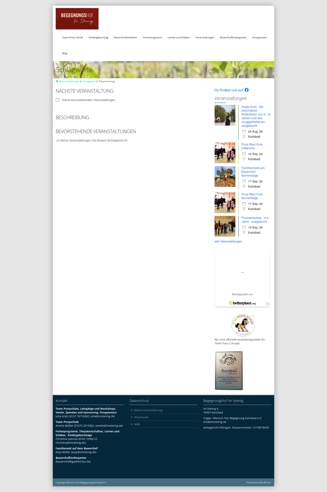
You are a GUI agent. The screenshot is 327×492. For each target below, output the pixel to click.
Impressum (141, 417)
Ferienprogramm (152, 37)
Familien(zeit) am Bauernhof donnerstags (253, 172)
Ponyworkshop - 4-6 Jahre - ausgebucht (254, 219)
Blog (64, 53)
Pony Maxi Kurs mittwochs (252, 146)
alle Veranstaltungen (228, 241)
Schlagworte (89, 81)
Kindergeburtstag (98, 37)
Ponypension (259, 37)
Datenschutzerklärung (148, 410)
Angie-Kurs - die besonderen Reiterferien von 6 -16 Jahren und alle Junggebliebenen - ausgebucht (255, 116)
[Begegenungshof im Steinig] (77, 18)
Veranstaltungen (204, 37)
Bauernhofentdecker (125, 37)
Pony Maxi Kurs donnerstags (252, 196)
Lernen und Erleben (179, 37)
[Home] (57, 81)
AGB (136, 424)
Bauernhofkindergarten (233, 37)
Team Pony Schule (72, 37)
